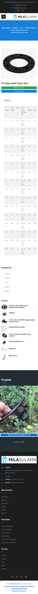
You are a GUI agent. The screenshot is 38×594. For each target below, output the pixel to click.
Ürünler (3, 506)
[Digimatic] (4, 350)
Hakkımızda (5, 497)
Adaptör (12, 313)
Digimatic (12, 349)
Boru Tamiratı (5, 533)
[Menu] (3, 17)
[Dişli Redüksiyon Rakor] (4, 329)
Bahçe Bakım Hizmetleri (8, 542)
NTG (6, 282)
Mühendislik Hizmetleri (8, 539)
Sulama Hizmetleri (7, 526)
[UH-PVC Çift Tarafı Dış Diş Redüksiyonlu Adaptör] (4, 307)
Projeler (3, 510)
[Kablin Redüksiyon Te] (4, 343)
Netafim (7, 291)
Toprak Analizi (5, 536)
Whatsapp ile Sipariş (19, 87)
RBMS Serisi (13, 356)
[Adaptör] (4, 314)
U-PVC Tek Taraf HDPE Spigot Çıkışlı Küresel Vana (22, 321)
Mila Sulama (15, 584)
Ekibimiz (4, 500)
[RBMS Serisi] (4, 357)
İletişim (8, 476)
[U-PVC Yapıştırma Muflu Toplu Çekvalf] (4, 336)
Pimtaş (7, 287)
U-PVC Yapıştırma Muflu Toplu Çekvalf (20, 335)
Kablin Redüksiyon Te (16, 341)
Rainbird (7, 278)
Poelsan (7, 273)
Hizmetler (4, 503)
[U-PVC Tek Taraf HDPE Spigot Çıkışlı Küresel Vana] (4, 321)
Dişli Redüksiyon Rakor (17, 327)
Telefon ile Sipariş (19, 91)
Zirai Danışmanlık (6, 529)
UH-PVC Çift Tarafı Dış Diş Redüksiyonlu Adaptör (18, 306)
